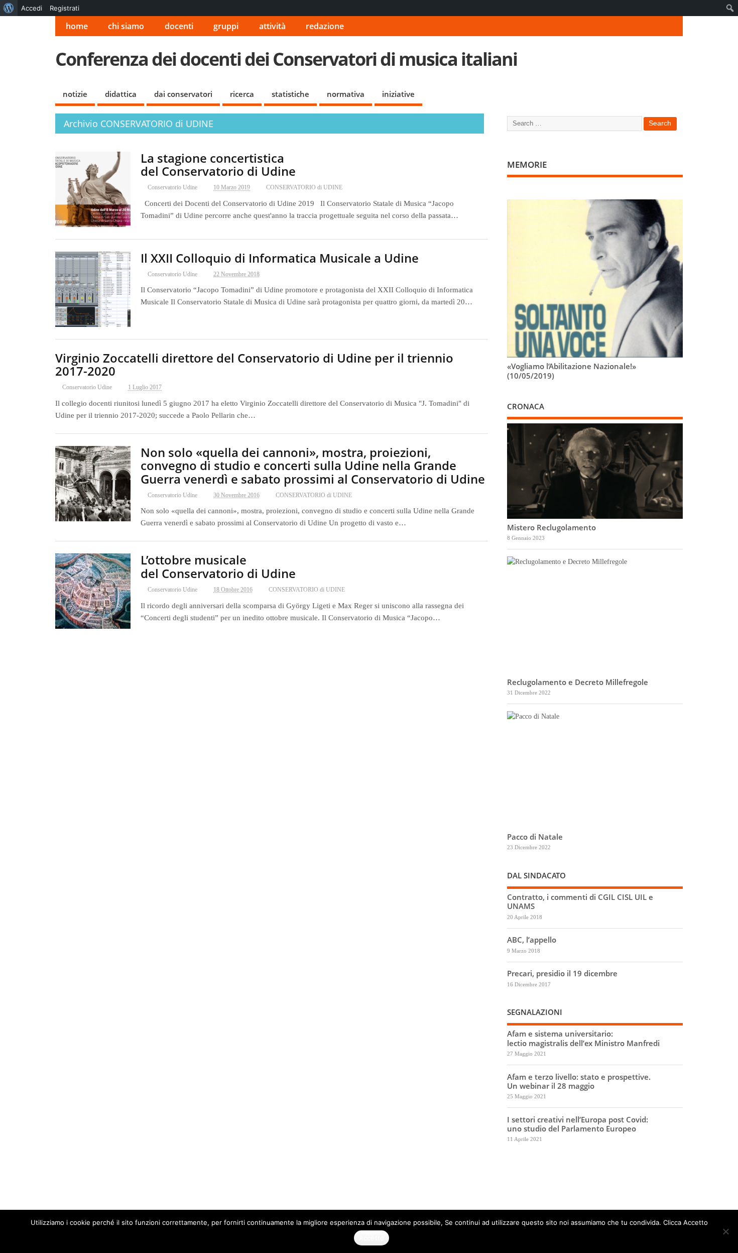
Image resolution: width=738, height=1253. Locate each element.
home (77, 26)
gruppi (225, 26)
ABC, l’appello (531, 940)
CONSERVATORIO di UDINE (304, 187)
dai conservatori (183, 94)
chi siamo (126, 26)
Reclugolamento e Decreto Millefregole (577, 682)
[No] (725, 1231)
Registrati (64, 8)
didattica (121, 94)
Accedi (31, 8)
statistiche (290, 94)
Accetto (372, 1238)
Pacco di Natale (535, 837)
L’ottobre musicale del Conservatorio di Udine (218, 566)
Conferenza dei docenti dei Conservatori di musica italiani (286, 59)
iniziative (398, 94)
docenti (179, 26)
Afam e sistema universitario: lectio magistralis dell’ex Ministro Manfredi (583, 1038)
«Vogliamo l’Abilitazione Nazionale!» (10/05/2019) (571, 370)
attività (272, 26)
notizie (75, 94)
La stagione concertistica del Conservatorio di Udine (218, 164)
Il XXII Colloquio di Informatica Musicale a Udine (280, 258)
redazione (325, 26)
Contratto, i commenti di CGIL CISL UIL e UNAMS (580, 901)
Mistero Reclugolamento (551, 527)
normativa (345, 94)
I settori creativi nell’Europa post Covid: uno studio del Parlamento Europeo (577, 1123)
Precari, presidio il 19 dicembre (562, 973)
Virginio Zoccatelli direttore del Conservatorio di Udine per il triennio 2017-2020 (254, 364)
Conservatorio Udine (172, 187)
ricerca (242, 94)
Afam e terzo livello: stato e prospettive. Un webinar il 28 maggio (579, 1081)
